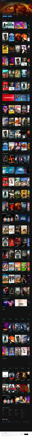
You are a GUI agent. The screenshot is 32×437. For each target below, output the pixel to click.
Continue (26, 434)
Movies (3, 412)
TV (2, 413)
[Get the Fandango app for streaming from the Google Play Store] (8, 407)
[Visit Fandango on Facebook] (2, 419)
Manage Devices (10, 414)
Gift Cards (16, 415)
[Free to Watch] (8, 25)
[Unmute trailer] (8, 18)
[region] (16, 434)
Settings (9, 413)
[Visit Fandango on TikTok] (7, 419)
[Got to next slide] (29, 25)
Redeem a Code (10, 415)
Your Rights (6, 433)
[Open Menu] (0, 1)
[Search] (31, 1)
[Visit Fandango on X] (5, 419)
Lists (15, 411)
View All (29, 56)
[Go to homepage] (4, 1)
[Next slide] (29, 10)
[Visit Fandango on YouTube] (4, 419)
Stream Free (3, 414)
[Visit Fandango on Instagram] (6, 419)
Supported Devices (23, 412)
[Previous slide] (27, 10)
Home (3, 411)
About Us (22, 411)
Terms (12, 432)
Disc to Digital (16, 413)
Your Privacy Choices (21, 434)
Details (9, 16)
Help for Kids (4, 422)
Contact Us (22, 415)
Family (15, 412)
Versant (5, 432)
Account (9, 412)
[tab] (2, 18)
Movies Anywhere (16, 414)
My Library (10, 411)
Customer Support (23, 413)
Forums (22, 414)
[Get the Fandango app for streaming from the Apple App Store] (4, 407)
